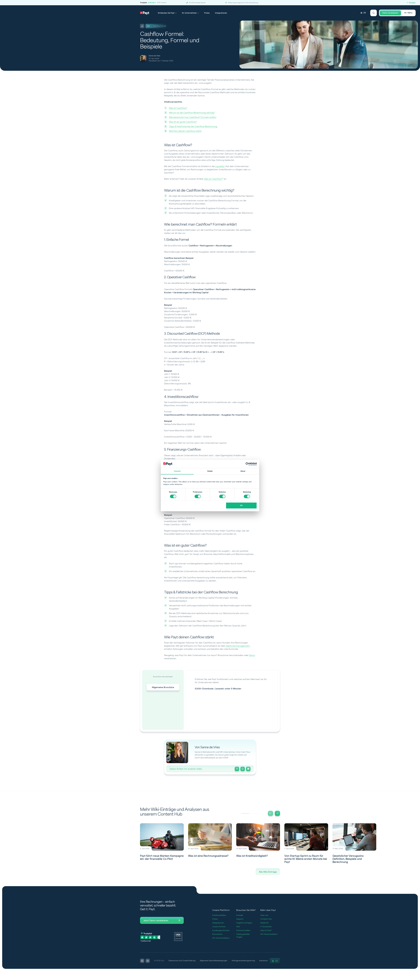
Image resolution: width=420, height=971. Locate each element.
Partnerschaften (243, 930)
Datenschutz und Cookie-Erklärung (182, 961)
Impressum (263, 961)
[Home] (142, 26)
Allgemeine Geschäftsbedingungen (213, 961)
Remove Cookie (418, 969)
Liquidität (220, 166)
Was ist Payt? (266, 930)
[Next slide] (277, 813)
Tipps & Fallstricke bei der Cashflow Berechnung (193, 126)
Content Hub (266, 919)
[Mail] (237, 769)
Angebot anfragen (244, 923)
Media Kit (264, 923)
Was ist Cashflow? (178, 108)
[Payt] (144, 13)
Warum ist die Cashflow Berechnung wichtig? (192, 113)
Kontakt (239, 915)
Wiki (238, 927)
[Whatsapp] (242, 769)
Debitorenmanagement (238, 646)
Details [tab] (210, 471)
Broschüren (217, 934)
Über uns (264, 915)
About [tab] (242, 471)
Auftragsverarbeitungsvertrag (243, 961)
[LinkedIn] (248, 769)
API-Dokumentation (220, 938)
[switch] (198, 496)
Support (239, 919)
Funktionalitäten (219, 915)
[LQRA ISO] (178, 936)
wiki (148, 26)
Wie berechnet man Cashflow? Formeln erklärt (192, 117)
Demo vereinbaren (390, 13)
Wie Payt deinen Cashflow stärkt (185, 131)
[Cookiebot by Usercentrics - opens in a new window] (247, 464)
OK (241, 505)
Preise (207, 13)
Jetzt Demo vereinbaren (155, 920)
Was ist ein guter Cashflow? (183, 122)
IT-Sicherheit (266, 927)
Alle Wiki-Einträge (268, 872)
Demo (252, 655)
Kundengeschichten (220, 930)
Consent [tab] (177, 471)
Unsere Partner (219, 927)
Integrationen (221, 13)
